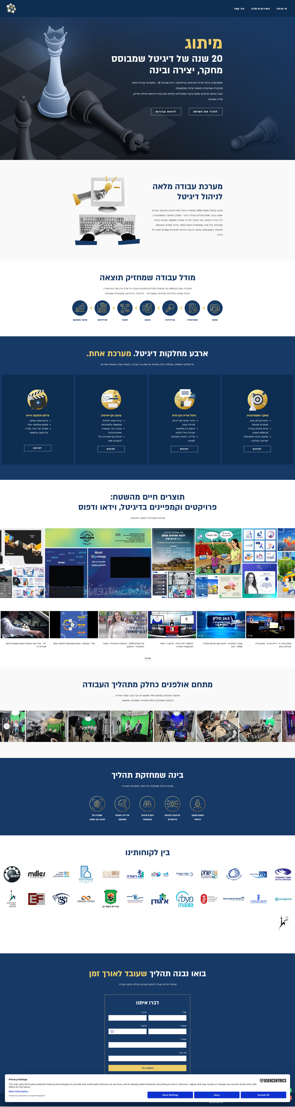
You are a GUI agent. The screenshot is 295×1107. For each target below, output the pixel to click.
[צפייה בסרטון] (270, 624)
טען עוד (147, 658)
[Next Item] (7, 563)
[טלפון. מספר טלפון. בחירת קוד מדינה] (113, 1031)
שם (184, 1012)
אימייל (183, 1039)
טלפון (143, 1025)
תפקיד (182, 1025)
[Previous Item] (288, 563)
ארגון (144, 1012)
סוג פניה (182, 1052)
